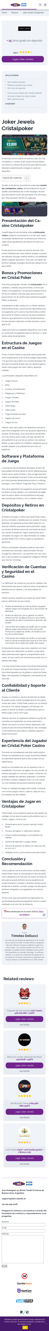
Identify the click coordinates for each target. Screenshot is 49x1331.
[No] (46, 1324)
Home (4, 13)
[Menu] (45, 5)
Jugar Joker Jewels (22, 59)
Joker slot (32, 198)
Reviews (14, 13)
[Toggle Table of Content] (25, 178)
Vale (25, 1327)
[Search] (40, 5)
